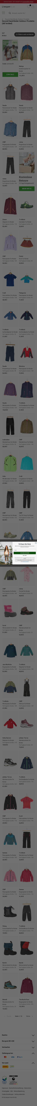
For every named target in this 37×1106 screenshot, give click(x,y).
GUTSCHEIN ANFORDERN (24, 552)
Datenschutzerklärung (26, 561)
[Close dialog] (36, 543)
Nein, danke (25, 555)
